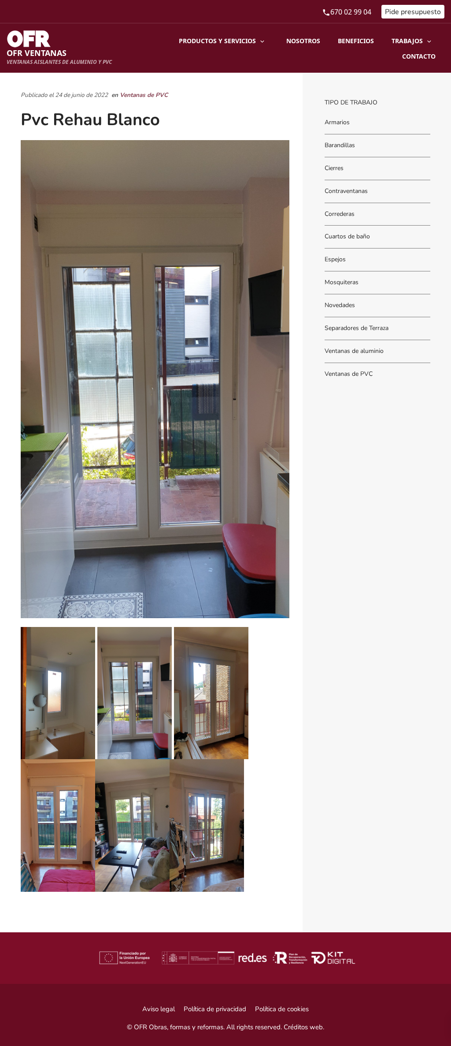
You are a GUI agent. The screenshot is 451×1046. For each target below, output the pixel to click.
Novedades (340, 305)
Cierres (334, 168)
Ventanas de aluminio (354, 351)
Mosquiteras (342, 282)
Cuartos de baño (347, 237)
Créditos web (303, 1027)
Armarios (337, 122)
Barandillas (340, 145)
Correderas (340, 214)
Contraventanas (346, 191)
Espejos (335, 260)
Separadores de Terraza (356, 328)
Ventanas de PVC (144, 95)
